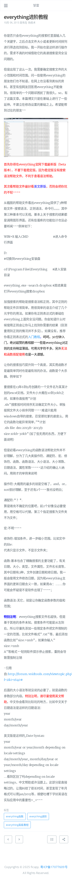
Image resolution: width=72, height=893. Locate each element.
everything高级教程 (17, 825)
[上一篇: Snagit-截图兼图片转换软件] (8, 839)
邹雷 (36, 5)
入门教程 (34, 337)
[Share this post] (63, 839)
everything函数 (15, 816)
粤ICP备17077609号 (53, 867)
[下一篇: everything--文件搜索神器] (19, 839)
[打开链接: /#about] (65, 5)
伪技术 (32, 22)
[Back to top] (51, 839)
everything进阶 (38, 816)
